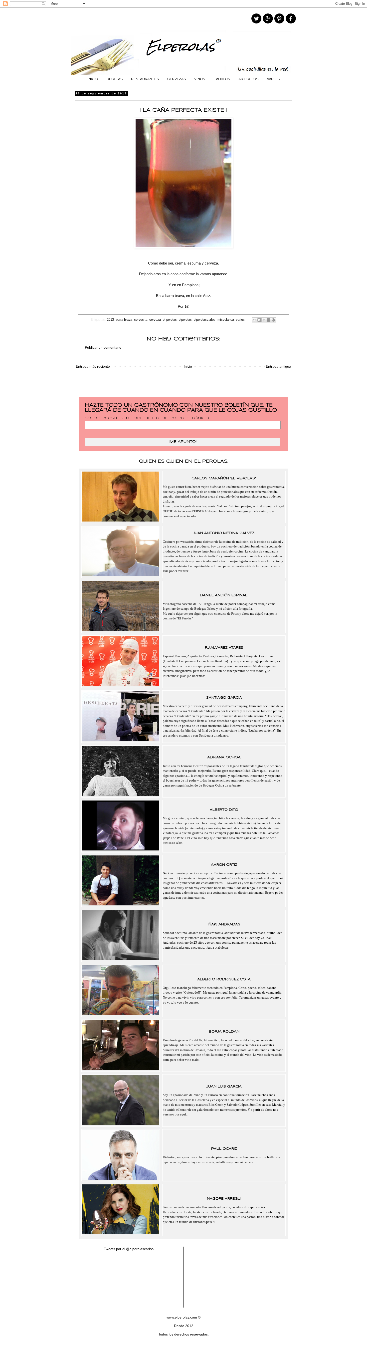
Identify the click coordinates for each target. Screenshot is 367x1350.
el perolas (170, 319)
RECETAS (115, 79)
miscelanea (225, 319)
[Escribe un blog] (259, 319)
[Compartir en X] (263, 319)
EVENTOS (221, 79)
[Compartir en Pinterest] (273, 319)
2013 (110, 319)
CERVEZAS (176, 79)
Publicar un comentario (103, 347)
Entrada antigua (278, 366)
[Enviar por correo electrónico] (254, 319)
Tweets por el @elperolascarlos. (129, 1249)
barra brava (124, 319)
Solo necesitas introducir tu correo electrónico (147, 418)
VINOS (199, 79)
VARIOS (273, 79)
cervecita (140, 319)
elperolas (185, 319)
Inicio (188, 366)
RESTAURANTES (145, 79)
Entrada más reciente (93, 366)
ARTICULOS (248, 79)
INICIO (92, 79)
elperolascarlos (204, 319)
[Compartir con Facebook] (268, 319)
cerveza (155, 319)
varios (240, 319)
